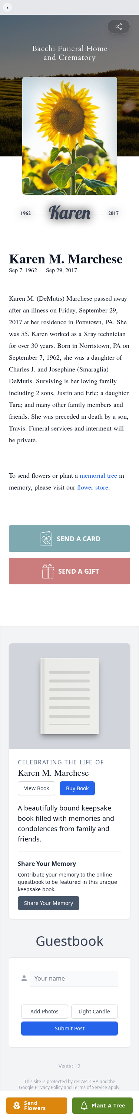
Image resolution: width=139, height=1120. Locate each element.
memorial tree (98, 475)
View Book (36, 788)
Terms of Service (90, 1087)
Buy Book (77, 788)
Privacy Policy (49, 1087)
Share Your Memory (48, 902)
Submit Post (70, 1028)
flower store (92, 487)
